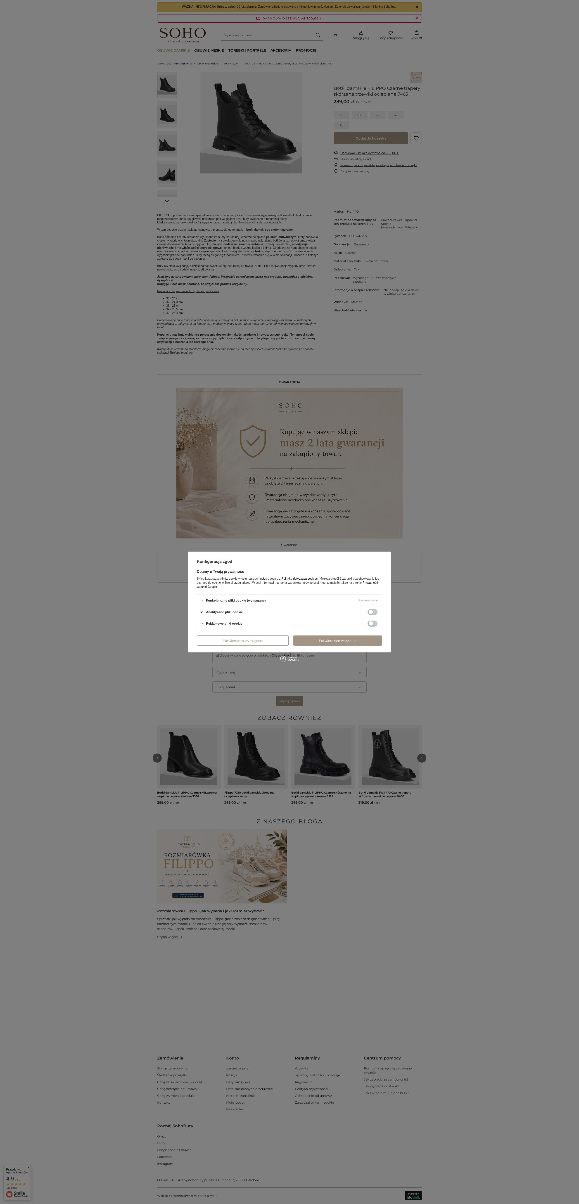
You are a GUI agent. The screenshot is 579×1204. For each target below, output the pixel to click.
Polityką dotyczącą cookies (300, 578)
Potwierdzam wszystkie (337, 640)
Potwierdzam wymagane (243, 640)
